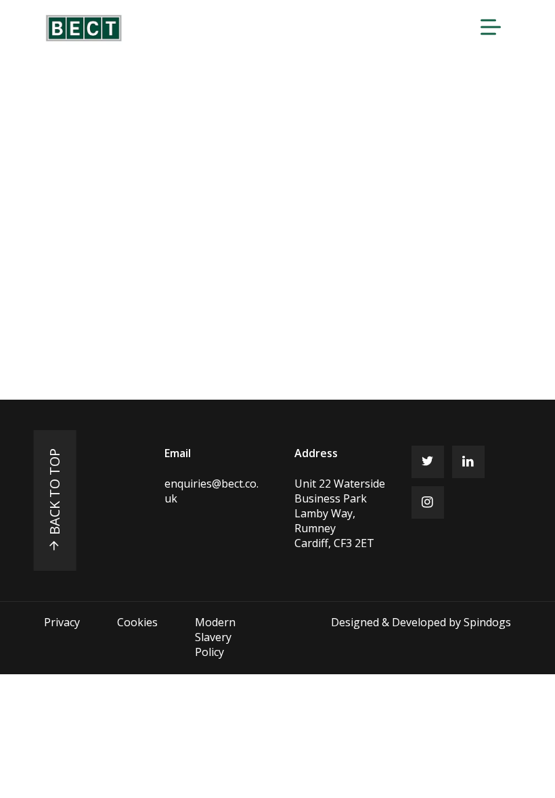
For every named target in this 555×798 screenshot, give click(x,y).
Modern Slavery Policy (215, 637)
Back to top (54, 491)
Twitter (428, 462)
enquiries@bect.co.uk (211, 491)
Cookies (137, 622)
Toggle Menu (490, 27)
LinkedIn (468, 462)
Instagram (428, 502)
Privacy (62, 622)
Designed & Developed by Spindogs (421, 622)
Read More (104, 249)
